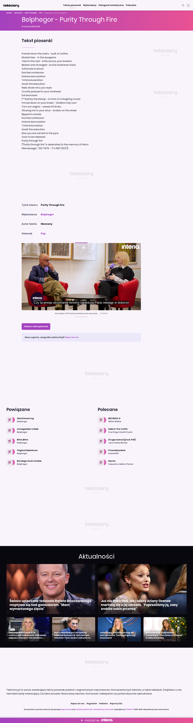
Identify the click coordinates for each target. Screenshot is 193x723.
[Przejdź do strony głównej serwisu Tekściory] (11, 5)
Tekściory (18, 13)
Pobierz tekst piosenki (36, 326)
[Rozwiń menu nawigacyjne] (188, 5)
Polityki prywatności (84, 709)
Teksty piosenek (31, 13)
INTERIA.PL (129, 709)
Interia (9, 13)
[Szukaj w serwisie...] (183, 5)
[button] (72, 5)
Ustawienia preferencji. (103, 709)
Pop (40, 13)
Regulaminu (66, 709)
